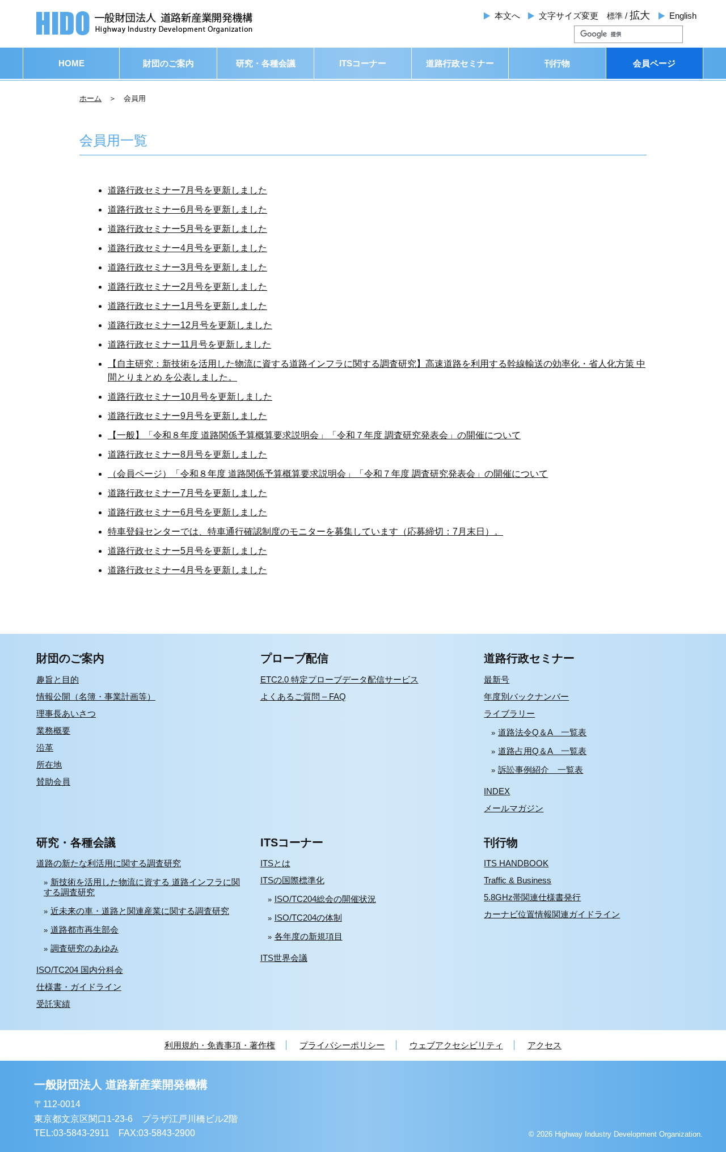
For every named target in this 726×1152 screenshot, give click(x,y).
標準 (615, 15)
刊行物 (557, 63)
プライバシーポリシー (342, 1045)
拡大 (640, 15)
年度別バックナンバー (526, 696)
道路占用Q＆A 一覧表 (542, 751)
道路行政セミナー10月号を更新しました (190, 396)
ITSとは (275, 863)
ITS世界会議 (283, 958)
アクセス (544, 1045)
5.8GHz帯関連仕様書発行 (532, 897)
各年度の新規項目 (309, 936)
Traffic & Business (517, 880)
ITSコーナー (362, 63)
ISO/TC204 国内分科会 (79, 970)
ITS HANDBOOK (516, 863)
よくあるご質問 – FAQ (303, 696)
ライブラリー (509, 713)
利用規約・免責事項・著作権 (219, 1045)
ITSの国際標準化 (292, 880)
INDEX (497, 791)
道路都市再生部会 (84, 929)
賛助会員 (53, 781)
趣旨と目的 (57, 679)
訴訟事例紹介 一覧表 (540, 769)
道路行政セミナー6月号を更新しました (187, 209)
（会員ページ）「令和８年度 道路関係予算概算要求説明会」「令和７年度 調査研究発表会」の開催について (328, 473)
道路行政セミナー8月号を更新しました (187, 454)
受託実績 (53, 1004)
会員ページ (654, 63)
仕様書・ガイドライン (78, 987)
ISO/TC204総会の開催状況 (325, 899)
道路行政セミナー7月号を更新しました (187, 190)
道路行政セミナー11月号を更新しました (189, 344)
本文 (507, 15)
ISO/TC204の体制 (308, 917)
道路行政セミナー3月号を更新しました (187, 267)
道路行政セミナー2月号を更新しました (187, 286)
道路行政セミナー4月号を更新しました (187, 248)
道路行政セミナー (460, 63)
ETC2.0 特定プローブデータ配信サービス (339, 679)
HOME (71, 63)
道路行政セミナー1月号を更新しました (187, 306)
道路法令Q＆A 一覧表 (542, 732)
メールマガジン (513, 808)
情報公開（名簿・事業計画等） (95, 696)
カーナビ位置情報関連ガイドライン (552, 914)
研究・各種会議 (266, 63)
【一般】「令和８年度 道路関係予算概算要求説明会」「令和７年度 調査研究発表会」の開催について (314, 435)
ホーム (90, 98)
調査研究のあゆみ (84, 948)
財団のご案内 (168, 63)
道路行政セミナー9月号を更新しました (187, 416)
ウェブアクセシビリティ (456, 1045)
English (683, 15)
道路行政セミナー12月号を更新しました (190, 325)
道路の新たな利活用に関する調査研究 (108, 863)
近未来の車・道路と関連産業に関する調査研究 (139, 911)
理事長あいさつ (66, 713)
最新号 (496, 679)
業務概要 (53, 730)
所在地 (49, 764)
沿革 (44, 747)
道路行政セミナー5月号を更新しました (187, 229)
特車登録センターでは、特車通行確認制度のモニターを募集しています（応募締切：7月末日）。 (305, 531)
